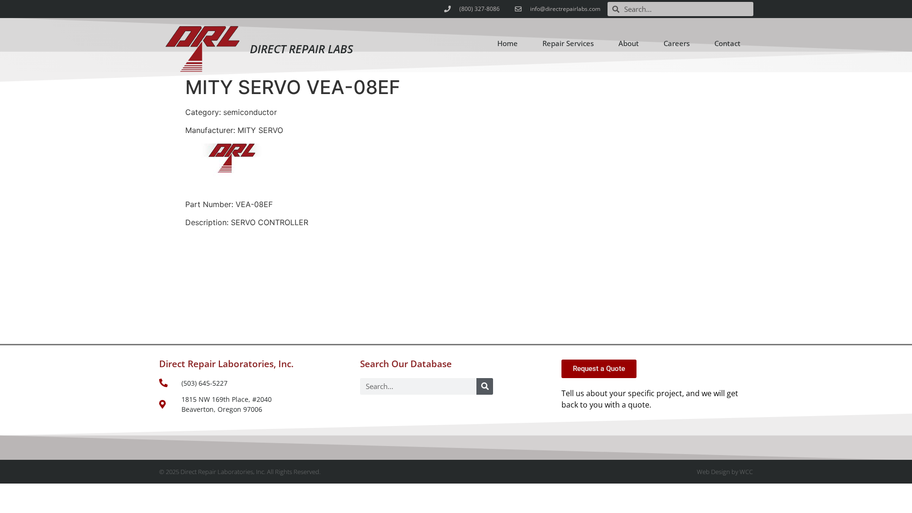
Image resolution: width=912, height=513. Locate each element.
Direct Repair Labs (301, 49)
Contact (727, 43)
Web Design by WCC (725, 471)
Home (507, 43)
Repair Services (568, 43)
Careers (677, 43)
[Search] (484, 386)
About (628, 43)
